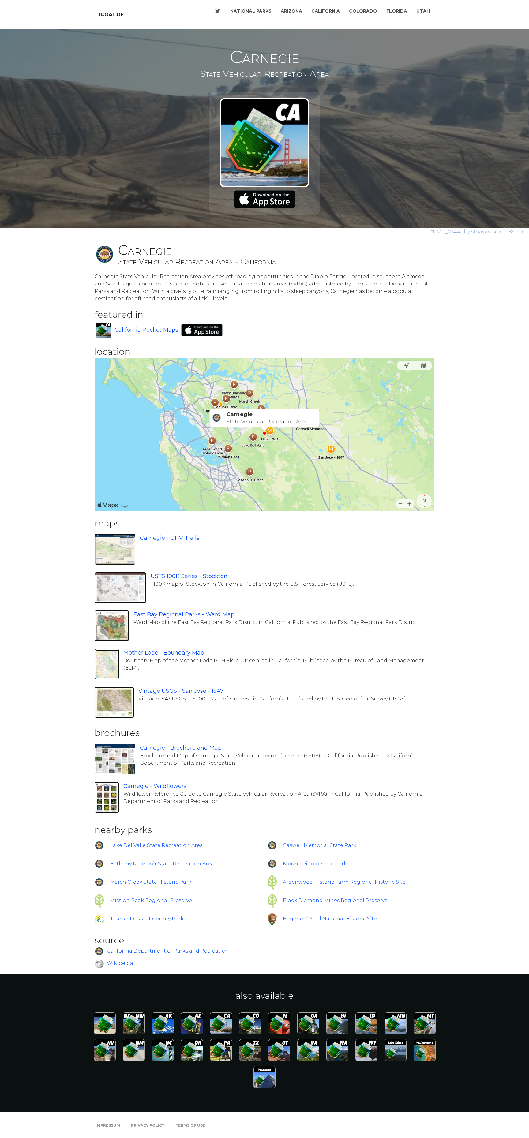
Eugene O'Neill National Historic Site (330, 919)
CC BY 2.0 (511, 232)
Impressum (108, 1125)
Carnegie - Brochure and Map (181, 747)
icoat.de (111, 14)
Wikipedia (120, 963)
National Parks (251, 11)
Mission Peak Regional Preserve (151, 900)
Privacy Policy (147, 1125)
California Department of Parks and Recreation (168, 951)
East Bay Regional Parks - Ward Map (183, 614)
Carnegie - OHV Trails (169, 538)
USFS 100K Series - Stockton (189, 576)
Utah (423, 11)
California (325, 11)
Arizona (291, 11)
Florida (396, 11)
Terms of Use (190, 1125)
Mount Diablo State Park (315, 864)
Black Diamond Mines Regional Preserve (335, 900)
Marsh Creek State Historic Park (150, 882)
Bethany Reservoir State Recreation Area (162, 864)
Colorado (363, 11)
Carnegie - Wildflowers (154, 786)
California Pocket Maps (146, 329)
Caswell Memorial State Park (319, 845)
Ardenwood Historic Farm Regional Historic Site (344, 882)
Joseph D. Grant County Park (147, 919)
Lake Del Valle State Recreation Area (156, 845)
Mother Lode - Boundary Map (163, 652)
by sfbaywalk (464, 232)
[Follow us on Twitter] (218, 11)
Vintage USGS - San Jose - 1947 (180, 691)
